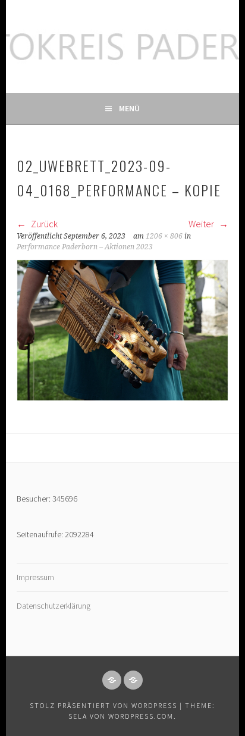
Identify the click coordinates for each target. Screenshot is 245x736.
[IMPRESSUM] (111, 680)
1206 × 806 (164, 236)
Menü (129, 108)
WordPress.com (141, 716)
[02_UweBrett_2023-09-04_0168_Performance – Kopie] (122, 397)
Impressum (35, 577)
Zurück (43, 224)
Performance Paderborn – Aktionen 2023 (85, 247)
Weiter (202, 224)
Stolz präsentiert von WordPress (103, 705)
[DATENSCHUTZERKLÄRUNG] (133, 680)
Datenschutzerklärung (53, 605)
